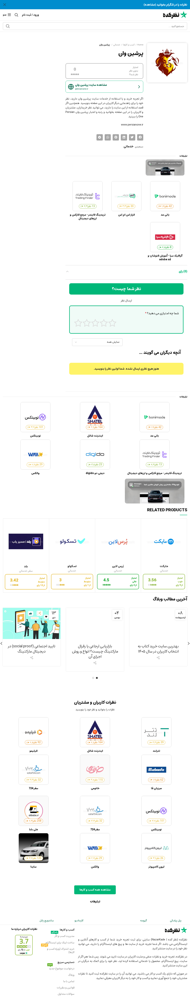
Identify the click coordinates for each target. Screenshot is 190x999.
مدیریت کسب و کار (63, 936)
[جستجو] (7, 26)
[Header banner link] (100, 4)
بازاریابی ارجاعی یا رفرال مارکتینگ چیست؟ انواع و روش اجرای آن (95, 651)
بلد (26, 566)
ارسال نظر (126, 300)
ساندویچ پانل (47, 920)
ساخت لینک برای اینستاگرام (59, 942)
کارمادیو (79, 920)
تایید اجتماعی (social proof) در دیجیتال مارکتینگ (31, 649)
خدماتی (116, 45)
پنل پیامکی (175, 920)
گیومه (143, 920)
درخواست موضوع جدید (61, 968)
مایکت (164, 566)
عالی (78, 323)
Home (140, 45)
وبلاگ (71, 974)
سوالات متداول (66, 993)
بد (104, 323)
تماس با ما (68, 981)
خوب (87, 323)
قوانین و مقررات (65, 987)
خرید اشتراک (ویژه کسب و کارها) (58, 950)
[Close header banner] (4, 4)
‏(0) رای (183, 271)
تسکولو (72, 566)
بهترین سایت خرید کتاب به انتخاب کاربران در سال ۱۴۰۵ (158, 649)
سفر (30, 571)
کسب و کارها (129, 45)
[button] (140, 137)
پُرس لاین (118, 566)
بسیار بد (112, 323)
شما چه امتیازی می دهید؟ (162, 313)
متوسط (95, 323)
